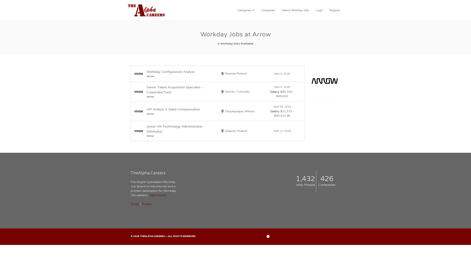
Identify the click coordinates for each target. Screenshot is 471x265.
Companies (268, 10)
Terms (135, 204)
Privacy (146, 204)
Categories (244, 10)
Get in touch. (158, 195)
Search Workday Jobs (295, 10)
